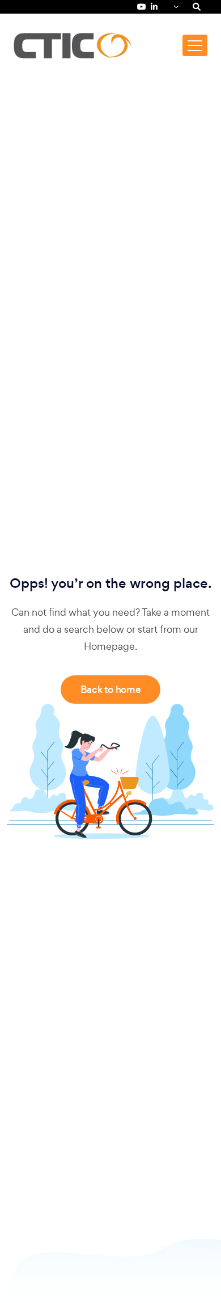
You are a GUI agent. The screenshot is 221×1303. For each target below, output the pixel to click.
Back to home (110, 689)
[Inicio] (72, 45)
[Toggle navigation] (194, 45)
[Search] (197, 6)
